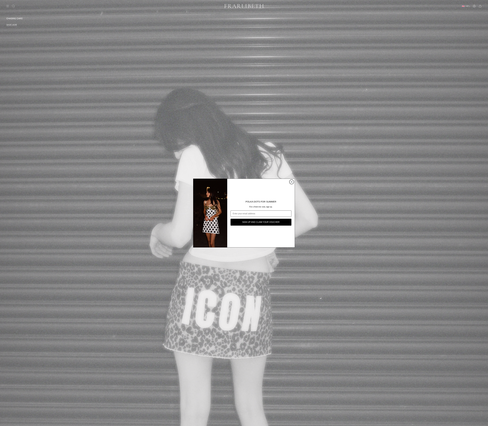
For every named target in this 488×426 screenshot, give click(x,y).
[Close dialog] (291, 182)
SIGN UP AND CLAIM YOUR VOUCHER (261, 222)
